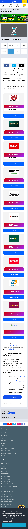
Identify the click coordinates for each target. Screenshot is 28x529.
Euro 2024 (4, 45)
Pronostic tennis (5, 476)
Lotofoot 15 (4, 469)
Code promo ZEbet (6, 504)
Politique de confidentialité (8, 453)
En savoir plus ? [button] (7, 521)
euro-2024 (11, 413)
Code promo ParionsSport (8, 499)
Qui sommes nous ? (6, 438)
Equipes (23, 45)
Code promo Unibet (6, 502)
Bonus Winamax (5, 507)
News (24, 51)
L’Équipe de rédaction (7, 440)
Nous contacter (5, 435)
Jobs (2, 446)
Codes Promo (5, 433)
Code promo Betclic (6, 494)
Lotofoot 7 (4, 466)
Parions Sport (5, 463)
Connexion (24, 2)
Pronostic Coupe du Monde (8, 484)
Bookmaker (4, 471)
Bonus (11, 51)
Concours (17, 51)
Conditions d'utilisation (7, 448)
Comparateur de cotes (7, 491)
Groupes (17, 45)
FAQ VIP (3, 456)
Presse (3, 443)
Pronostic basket (5, 481)
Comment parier (5, 489)
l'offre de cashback (20, 381)
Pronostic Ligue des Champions (9, 486)
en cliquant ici (10, 350)
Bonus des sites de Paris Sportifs (13, 345)
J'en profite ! (12, 397)
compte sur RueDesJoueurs (17, 377)
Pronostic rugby (5, 479)
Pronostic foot (5, 474)
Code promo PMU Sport (7, 497)
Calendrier (4, 51)
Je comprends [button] (14, 525)
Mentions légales (5, 451)
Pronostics (11, 45)
